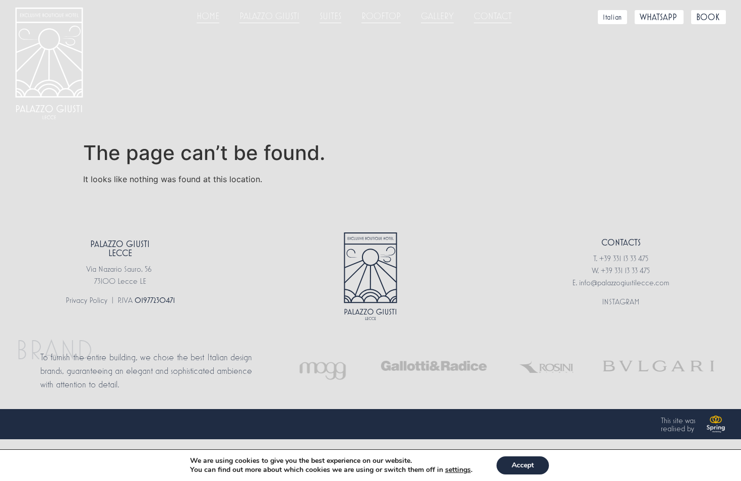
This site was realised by (678, 424)
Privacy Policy (86, 299)
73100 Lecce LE (120, 280)
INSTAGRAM (621, 301)
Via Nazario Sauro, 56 (120, 268)
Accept (523, 465)
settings (458, 469)
